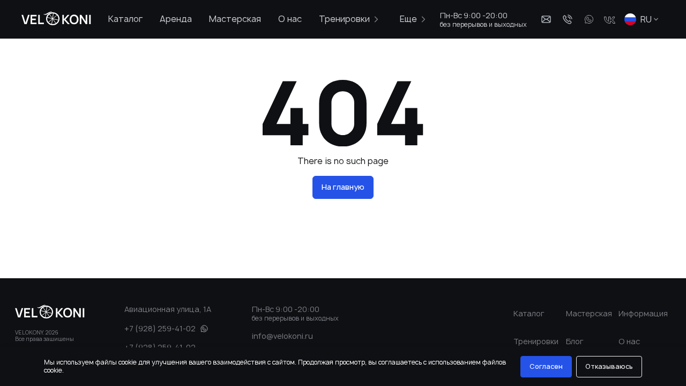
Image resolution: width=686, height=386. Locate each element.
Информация (643, 313)
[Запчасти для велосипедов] (53, 19)
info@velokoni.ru (282, 336)
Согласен (546, 366)
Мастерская (235, 19)
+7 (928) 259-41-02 (160, 328)
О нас (290, 19)
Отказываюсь (609, 366)
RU (646, 19)
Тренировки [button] (344, 19)
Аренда (176, 19)
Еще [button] (408, 19)
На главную (343, 187)
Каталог (125, 19)
